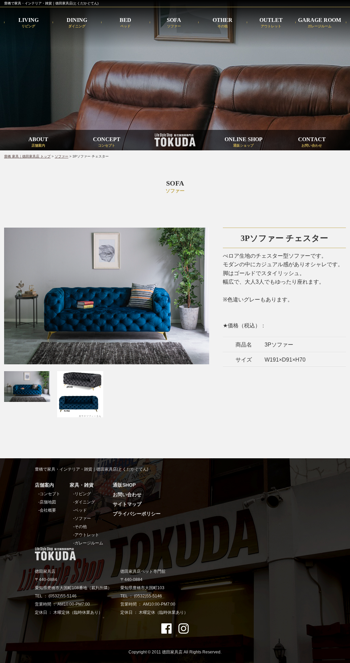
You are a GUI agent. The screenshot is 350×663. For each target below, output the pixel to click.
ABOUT (38, 141)
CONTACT (312, 141)
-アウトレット (86, 534)
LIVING (28, 22)
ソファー (61, 156)
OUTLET (271, 22)
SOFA (174, 22)
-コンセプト (49, 493)
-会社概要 (47, 510)
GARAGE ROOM (319, 22)
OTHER (222, 22)
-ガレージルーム (88, 543)
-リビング (82, 493)
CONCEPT (106, 141)
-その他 (80, 526)
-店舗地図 (47, 502)
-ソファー (82, 518)
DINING (77, 22)
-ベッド (80, 510)
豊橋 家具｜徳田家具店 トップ (27, 156)
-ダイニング (84, 502)
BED (125, 22)
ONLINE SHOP (243, 141)
